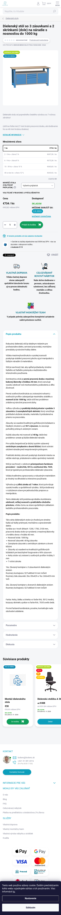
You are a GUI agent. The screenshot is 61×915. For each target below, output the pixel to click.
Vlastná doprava (10, 824)
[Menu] (57, 3)
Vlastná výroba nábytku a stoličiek (18, 833)
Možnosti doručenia (41, 217)
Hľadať (54, 11)
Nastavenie (30, 898)
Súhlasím (30, 907)
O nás (5, 795)
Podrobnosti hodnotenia (39, 40)
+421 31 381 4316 (26, 761)
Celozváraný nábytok (12, 808)
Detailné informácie (12, 135)
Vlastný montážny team (13, 829)
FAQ (5, 803)
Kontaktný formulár (17, 772)
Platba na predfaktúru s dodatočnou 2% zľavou (23, 812)
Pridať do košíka (29, 225)
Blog (5, 799)
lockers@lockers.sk (26, 757)
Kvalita (6, 838)
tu (14, 891)
